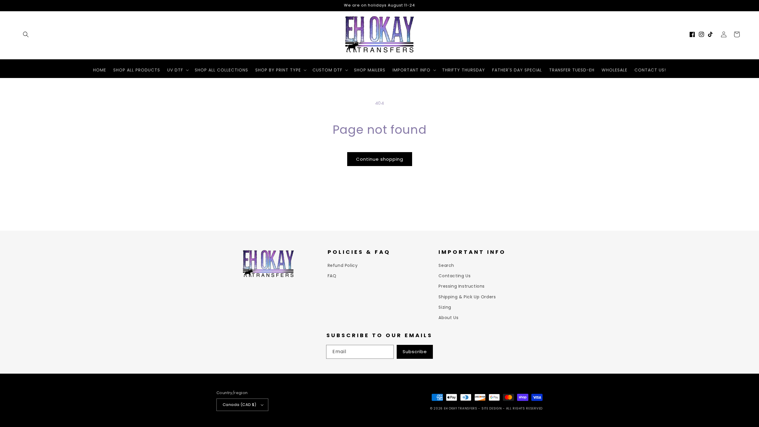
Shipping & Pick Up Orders (467, 297)
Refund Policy (343, 265)
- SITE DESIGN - (492, 408)
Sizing (445, 307)
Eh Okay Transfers (460, 408)
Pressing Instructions (462, 286)
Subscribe (415, 351)
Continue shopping (379, 159)
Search (446, 265)
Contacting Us (455, 276)
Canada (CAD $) (239, 404)
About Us (448, 318)
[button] (25, 34)
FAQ (332, 276)
